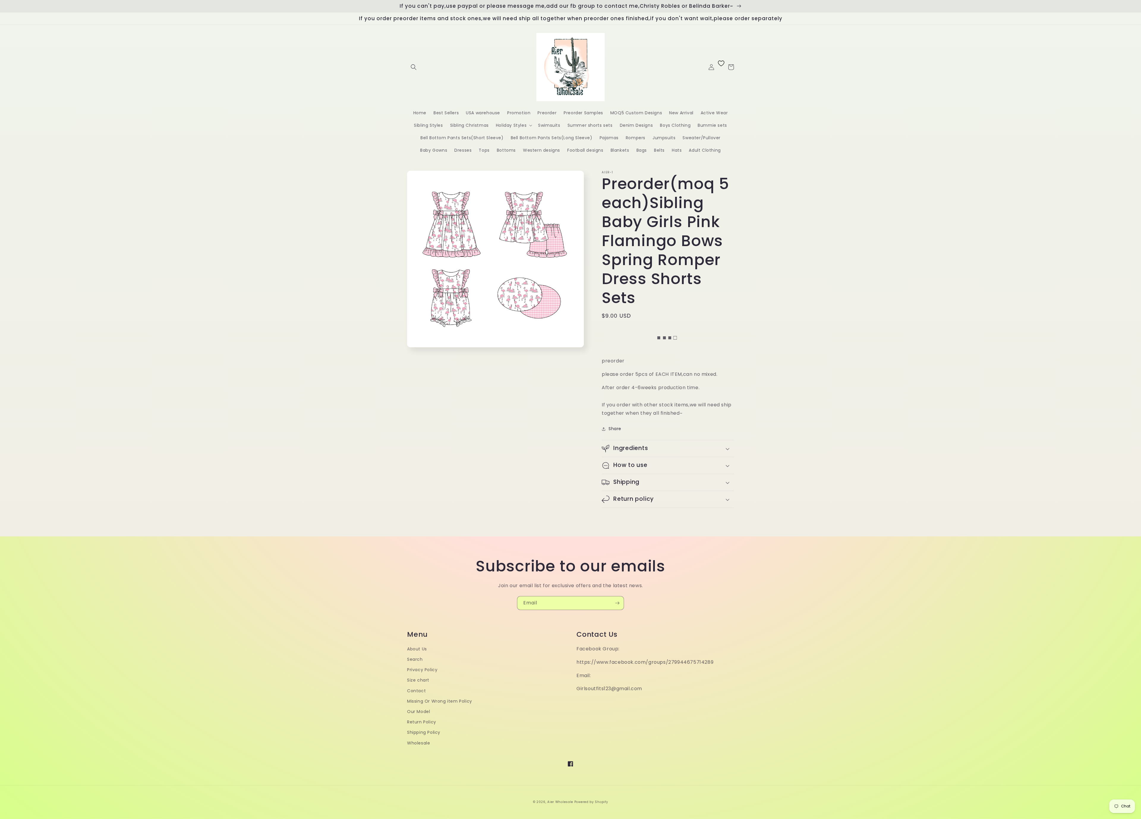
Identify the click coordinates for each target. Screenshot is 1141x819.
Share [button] (615, 429)
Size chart (418, 680)
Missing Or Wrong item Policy (439, 701)
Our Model (418, 712)
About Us (417, 649)
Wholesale (418, 743)
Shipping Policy (423, 732)
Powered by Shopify (591, 802)
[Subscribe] (617, 603)
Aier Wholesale (560, 802)
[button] (413, 67)
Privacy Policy (422, 670)
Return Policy (421, 722)
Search (415, 659)
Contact (416, 691)
